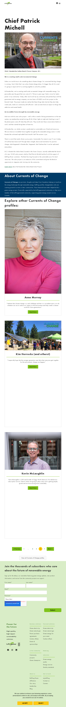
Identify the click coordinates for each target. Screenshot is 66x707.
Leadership (33, 686)
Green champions (35, 660)
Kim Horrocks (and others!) (33, 354)
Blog (31, 689)
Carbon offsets (34, 639)
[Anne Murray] (33, 251)
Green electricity (35, 628)
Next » (50, 549)
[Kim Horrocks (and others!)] (33, 335)
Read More (34, 312)
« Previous (16, 549)
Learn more (8, 167)
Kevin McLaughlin (33, 473)
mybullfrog (46, 678)
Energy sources (47, 664)
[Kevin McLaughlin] (33, 451)
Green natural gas (35, 631)
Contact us (46, 681)
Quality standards (48, 667)
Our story (33, 683)
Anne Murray (33, 297)
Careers (45, 683)
